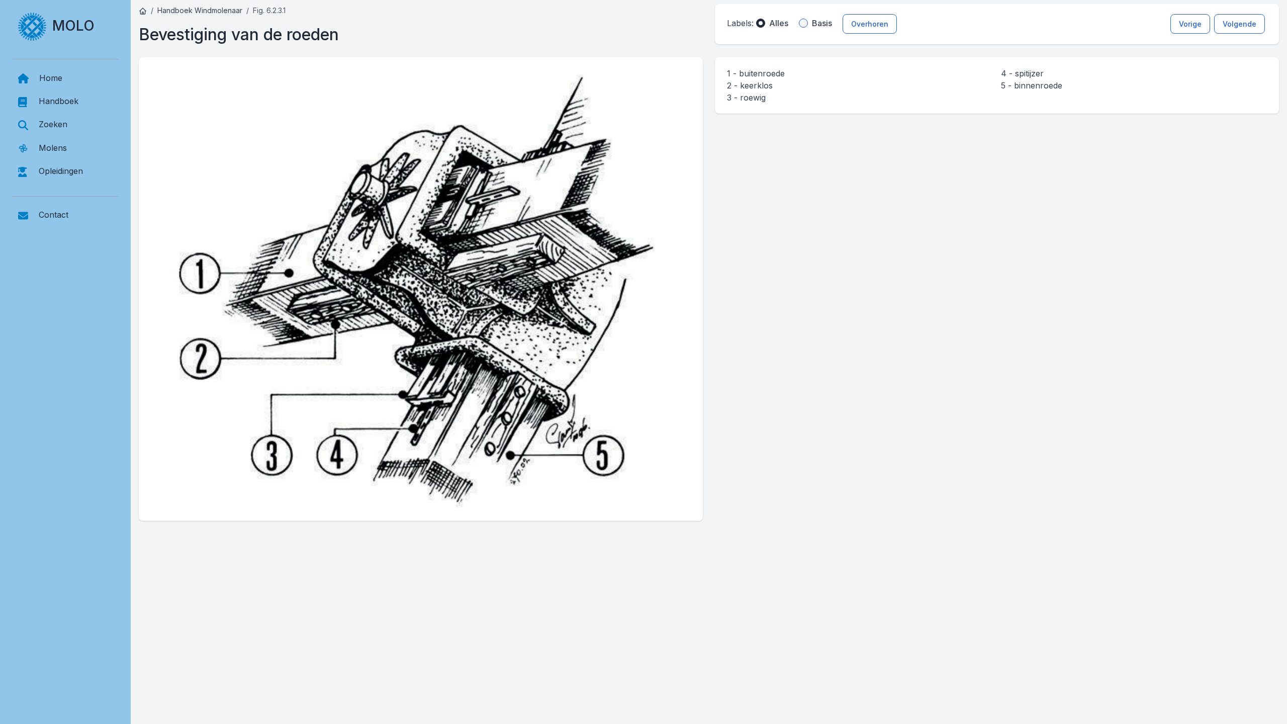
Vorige (1190, 24)
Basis (822, 23)
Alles (778, 23)
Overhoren (869, 24)
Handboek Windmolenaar (199, 10)
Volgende (1239, 24)
